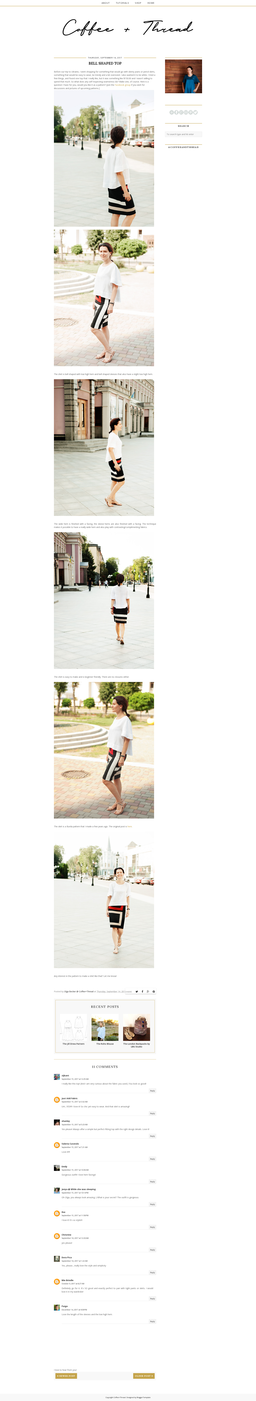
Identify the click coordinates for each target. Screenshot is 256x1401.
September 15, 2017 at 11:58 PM (75, 1215)
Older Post (143, 1376)
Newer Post (67, 1376)
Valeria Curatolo (70, 1143)
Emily (64, 1166)
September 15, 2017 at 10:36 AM (75, 1170)
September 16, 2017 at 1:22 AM (75, 1261)
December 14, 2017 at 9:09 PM (74, 1309)
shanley (66, 1121)
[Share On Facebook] (142, 991)
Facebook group (123, 84)
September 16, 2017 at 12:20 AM (75, 1238)
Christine (66, 1234)
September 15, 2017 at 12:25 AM (75, 1079)
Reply (152, 1091)
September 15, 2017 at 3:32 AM (75, 1101)
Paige (65, 1306)
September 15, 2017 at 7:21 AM (75, 1147)
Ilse (63, 1212)
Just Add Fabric (70, 1098)
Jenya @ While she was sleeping (79, 1189)
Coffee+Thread (120, 1397)
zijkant (65, 1075)
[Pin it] (153, 991)
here (130, 826)
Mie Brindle (67, 1280)
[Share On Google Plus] (148, 991)
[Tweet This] (136, 991)
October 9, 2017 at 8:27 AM (73, 1283)
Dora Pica (67, 1257)
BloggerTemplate (144, 1397)
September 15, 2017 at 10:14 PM (75, 1193)
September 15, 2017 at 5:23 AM (75, 1124)
